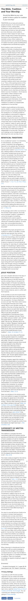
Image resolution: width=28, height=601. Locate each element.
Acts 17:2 (23, 150)
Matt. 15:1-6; (11, 332)
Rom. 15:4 (7, 424)
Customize (17, 598)
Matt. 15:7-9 (14, 391)
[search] (26, 2)
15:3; (20, 182)
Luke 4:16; (18, 150)
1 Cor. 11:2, (14, 182)
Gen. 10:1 (15, 479)
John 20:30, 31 (17, 412)
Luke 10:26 (13, 405)
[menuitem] (2, 2)
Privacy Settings (11, 594)
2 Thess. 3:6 (7, 208)
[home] (2, 2)
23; (18, 182)
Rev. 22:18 (9, 455)
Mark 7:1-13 (18, 332)
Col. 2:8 (4, 528)
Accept (4, 598)
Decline (10, 598)
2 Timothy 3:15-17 (6, 235)
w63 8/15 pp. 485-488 (11, 5)
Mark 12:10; (6, 405)
